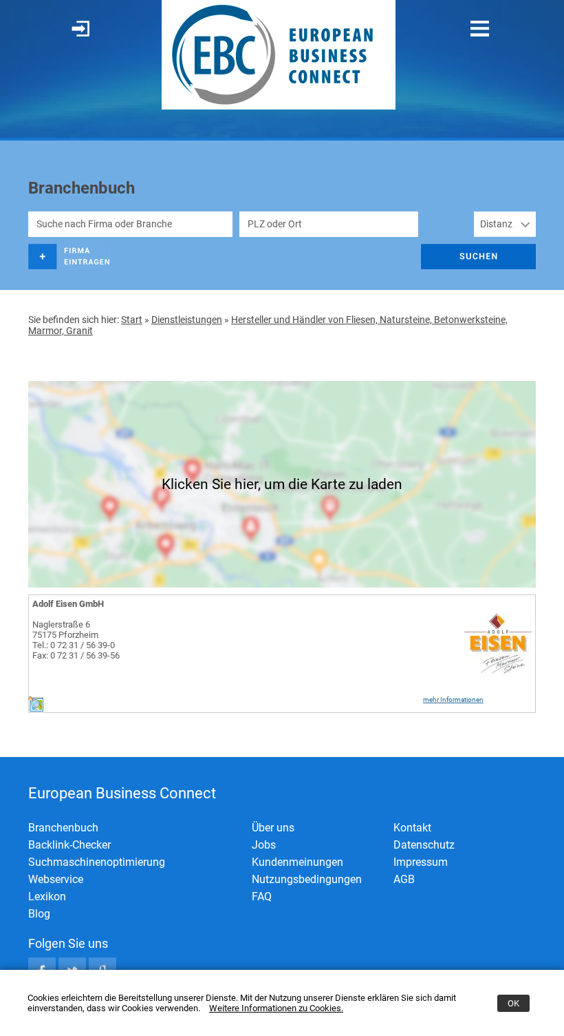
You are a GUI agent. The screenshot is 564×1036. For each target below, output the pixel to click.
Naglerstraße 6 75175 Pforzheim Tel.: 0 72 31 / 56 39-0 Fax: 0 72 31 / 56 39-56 (76, 640)
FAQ (262, 896)
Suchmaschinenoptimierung (96, 862)
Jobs (264, 844)
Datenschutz (424, 844)
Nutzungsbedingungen (307, 879)
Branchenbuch (63, 827)
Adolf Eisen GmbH (68, 604)
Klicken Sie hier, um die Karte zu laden (282, 484)
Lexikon (47, 896)
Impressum (420, 862)
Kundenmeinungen (297, 862)
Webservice (55, 879)
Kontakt (412, 827)
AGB (404, 879)
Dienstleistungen (186, 319)
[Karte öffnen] (35, 708)
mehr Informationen (453, 699)
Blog (39, 913)
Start (131, 319)
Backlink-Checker (69, 844)
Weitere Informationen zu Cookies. (276, 1008)
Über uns (273, 827)
